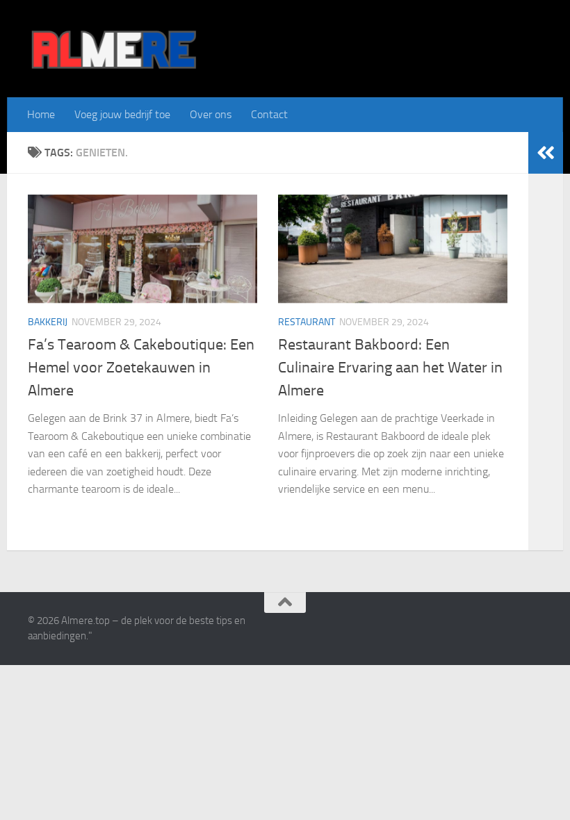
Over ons (210, 114)
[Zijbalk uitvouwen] (545, 153)
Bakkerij (47, 322)
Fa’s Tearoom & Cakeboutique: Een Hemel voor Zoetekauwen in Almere (141, 368)
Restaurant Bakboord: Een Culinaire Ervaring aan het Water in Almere (390, 368)
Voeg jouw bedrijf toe (122, 114)
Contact (269, 114)
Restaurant (306, 322)
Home (41, 114)
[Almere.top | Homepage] (113, 48)
